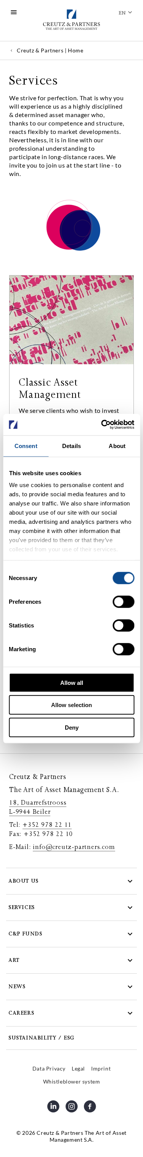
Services (21, 907)
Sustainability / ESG (41, 1038)
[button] (71, 881)
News (16, 986)
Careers (21, 1013)
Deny (72, 727)
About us (23, 881)
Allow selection (71, 705)
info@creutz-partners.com (74, 847)
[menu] (14, 12)
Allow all (71, 682)
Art (13, 960)
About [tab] (117, 445)
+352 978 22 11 (47, 825)
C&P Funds (25, 933)
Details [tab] (71, 445)
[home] (71, 20)
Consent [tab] (25, 445)
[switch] (123, 601)
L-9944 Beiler (29, 812)
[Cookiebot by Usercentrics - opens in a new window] (101, 425)
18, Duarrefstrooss (37, 803)
